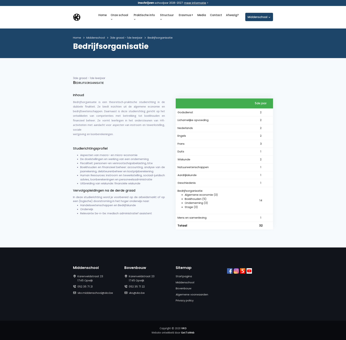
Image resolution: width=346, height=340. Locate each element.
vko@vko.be (137, 293)
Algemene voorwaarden (192, 294)
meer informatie (195, 3)
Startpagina (184, 276)
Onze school (119, 15)
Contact (216, 15)
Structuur (167, 15)
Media (201, 15)
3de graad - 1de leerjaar (126, 38)
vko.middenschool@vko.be (95, 293)
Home (102, 15)
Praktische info (144, 15)
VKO (184, 328)
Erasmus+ (186, 15)
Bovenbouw (183, 288)
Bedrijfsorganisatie (160, 38)
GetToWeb (187, 332)
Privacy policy (185, 300)
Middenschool (95, 38)
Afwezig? (232, 15)
